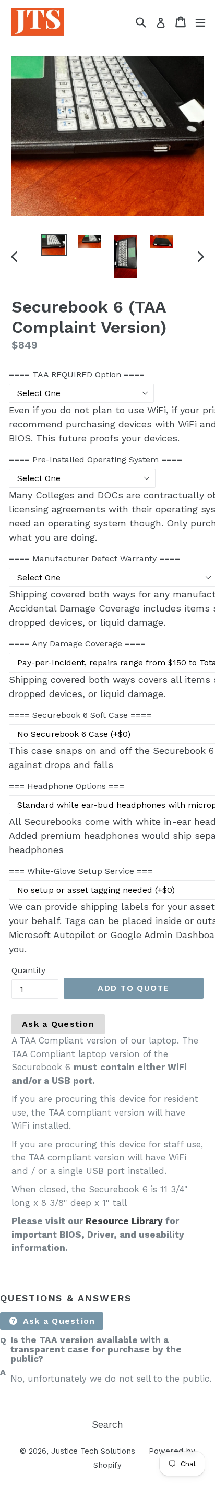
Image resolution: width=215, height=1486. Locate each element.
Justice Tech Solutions (93, 1451)
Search (107, 1424)
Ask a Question (58, 1024)
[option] (53, 245)
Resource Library (124, 1221)
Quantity (28, 970)
